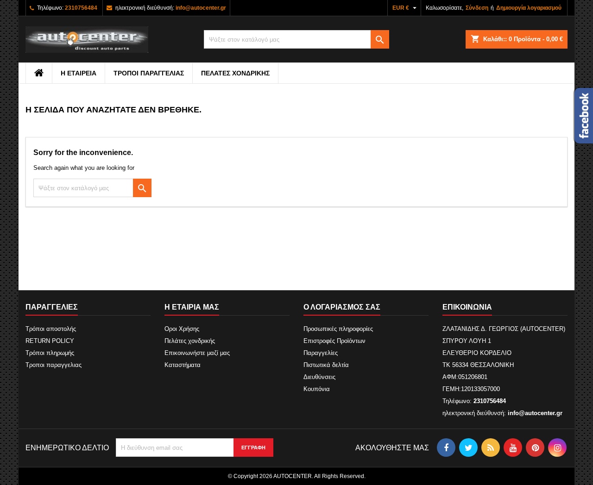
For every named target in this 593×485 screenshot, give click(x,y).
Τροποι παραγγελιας (149, 73)
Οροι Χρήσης (181, 328)
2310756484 (81, 8)
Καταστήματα (182, 364)
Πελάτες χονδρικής (235, 73)
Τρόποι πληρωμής (49, 352)
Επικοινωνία (467, 307)
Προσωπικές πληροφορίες (338, 328)
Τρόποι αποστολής (50, 328)
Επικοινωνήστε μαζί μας (197, 352)
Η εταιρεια (78, 73)
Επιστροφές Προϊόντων (334, 340)
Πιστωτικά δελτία (326, 364)
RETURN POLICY (49, 340)
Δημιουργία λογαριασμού (528, 8)
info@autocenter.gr (201, 8)
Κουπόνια (316, 389)
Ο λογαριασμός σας (341, 307)
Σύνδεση (477, 8)
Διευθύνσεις (319, 376)
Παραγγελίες (320, 352)
